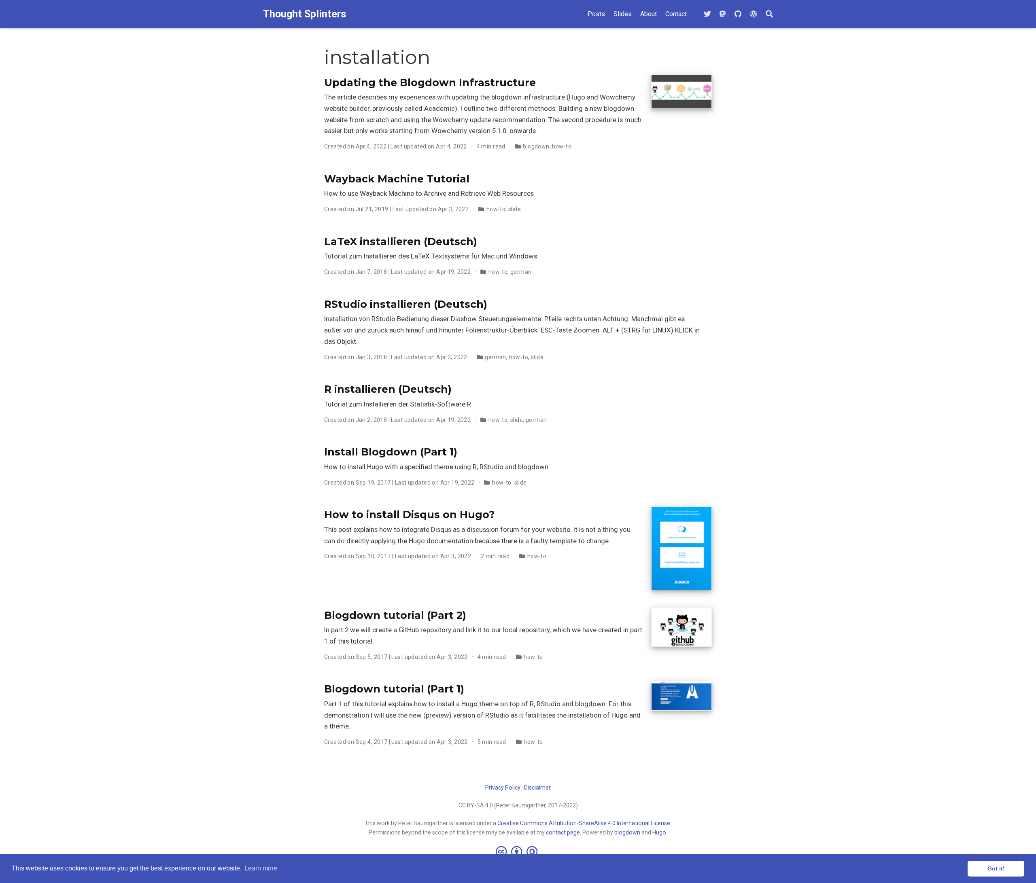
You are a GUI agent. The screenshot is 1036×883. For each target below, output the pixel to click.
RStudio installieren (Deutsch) (405, 304)
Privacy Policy (502, 787)
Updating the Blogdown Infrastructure (430, 82)
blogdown (536, 146)
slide (514, 209)
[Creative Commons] (518, 851)
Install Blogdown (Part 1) (390, 452)
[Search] (769, 14)
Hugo (659, 832)
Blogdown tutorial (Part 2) (395, 615)
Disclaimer (537, 787)
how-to (561, 146)
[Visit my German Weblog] (753, 14)
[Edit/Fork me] (738, 14)
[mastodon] (723, 14)
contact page (563, 832)
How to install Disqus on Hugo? (409, 514)
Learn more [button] (260, 868)
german (521, 272)
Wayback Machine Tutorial (396, 179)
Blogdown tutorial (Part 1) (394, 689)
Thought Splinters (304, 14)
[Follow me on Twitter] (707, 14)
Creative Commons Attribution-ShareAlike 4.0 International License (583, 823)
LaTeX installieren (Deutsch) (400, 241)
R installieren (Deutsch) (388, 389)
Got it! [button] (996, 868)
